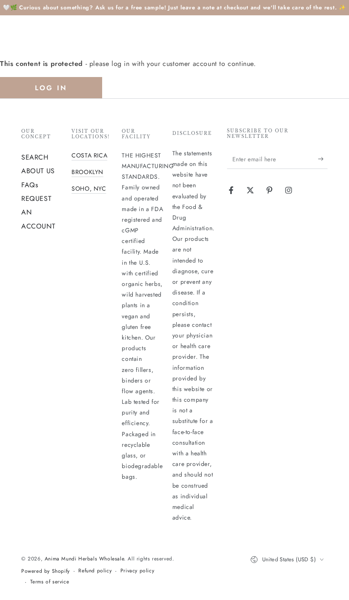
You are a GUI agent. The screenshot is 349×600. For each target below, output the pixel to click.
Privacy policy (137, 570)
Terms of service (49, 582)
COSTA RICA (89, 155)
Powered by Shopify (45, 571)
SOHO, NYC (89, 188)
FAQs (29, 185)
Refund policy (95, 570)
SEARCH (35, 157)
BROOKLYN (87, 172)
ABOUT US (38, 171)
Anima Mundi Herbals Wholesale (84, 559)
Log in (51, 88)
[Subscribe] (323, 159)
